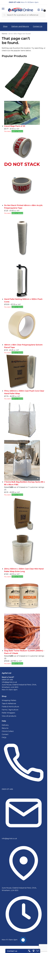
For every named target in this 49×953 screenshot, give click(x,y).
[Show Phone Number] (29, 951)
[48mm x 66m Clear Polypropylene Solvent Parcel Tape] (24, 325)
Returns (5, 728)
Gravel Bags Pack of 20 (14, 126)
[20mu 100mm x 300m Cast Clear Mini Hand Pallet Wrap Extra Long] (24, 531)
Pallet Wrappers (8, 713)
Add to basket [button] (17, 131)
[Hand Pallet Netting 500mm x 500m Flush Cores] (24, 256)
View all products (9, 716)
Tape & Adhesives (9, 703)
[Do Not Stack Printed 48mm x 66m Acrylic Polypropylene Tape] (24, 168)
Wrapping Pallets (9, 700)
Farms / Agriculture (10, 710)
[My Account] (38, 10)
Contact (5, 734)
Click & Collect (8, 731)
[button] (5, 9)
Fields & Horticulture (10, 706)
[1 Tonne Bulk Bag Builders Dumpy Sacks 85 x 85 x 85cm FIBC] (24, 440)
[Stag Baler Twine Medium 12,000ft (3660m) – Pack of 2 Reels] (24, 613)
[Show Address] (33, 951)
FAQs (4, 737)
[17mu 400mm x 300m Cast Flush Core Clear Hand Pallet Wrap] (24, 372)
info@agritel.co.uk (9, 682)
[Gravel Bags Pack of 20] (24, 92)
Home (4, 34)
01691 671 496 (7, 680)
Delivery (5, 725)
